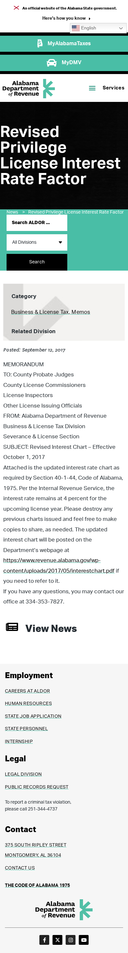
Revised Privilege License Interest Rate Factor (76, 212)
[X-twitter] (57, 940)
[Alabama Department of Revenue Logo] (29, 88)
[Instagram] (70, 940)
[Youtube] (84, 940)
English (88, 28)
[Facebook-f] (44, 940)
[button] (66, 19)
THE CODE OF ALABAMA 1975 (37, 885)
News (16, 212)
